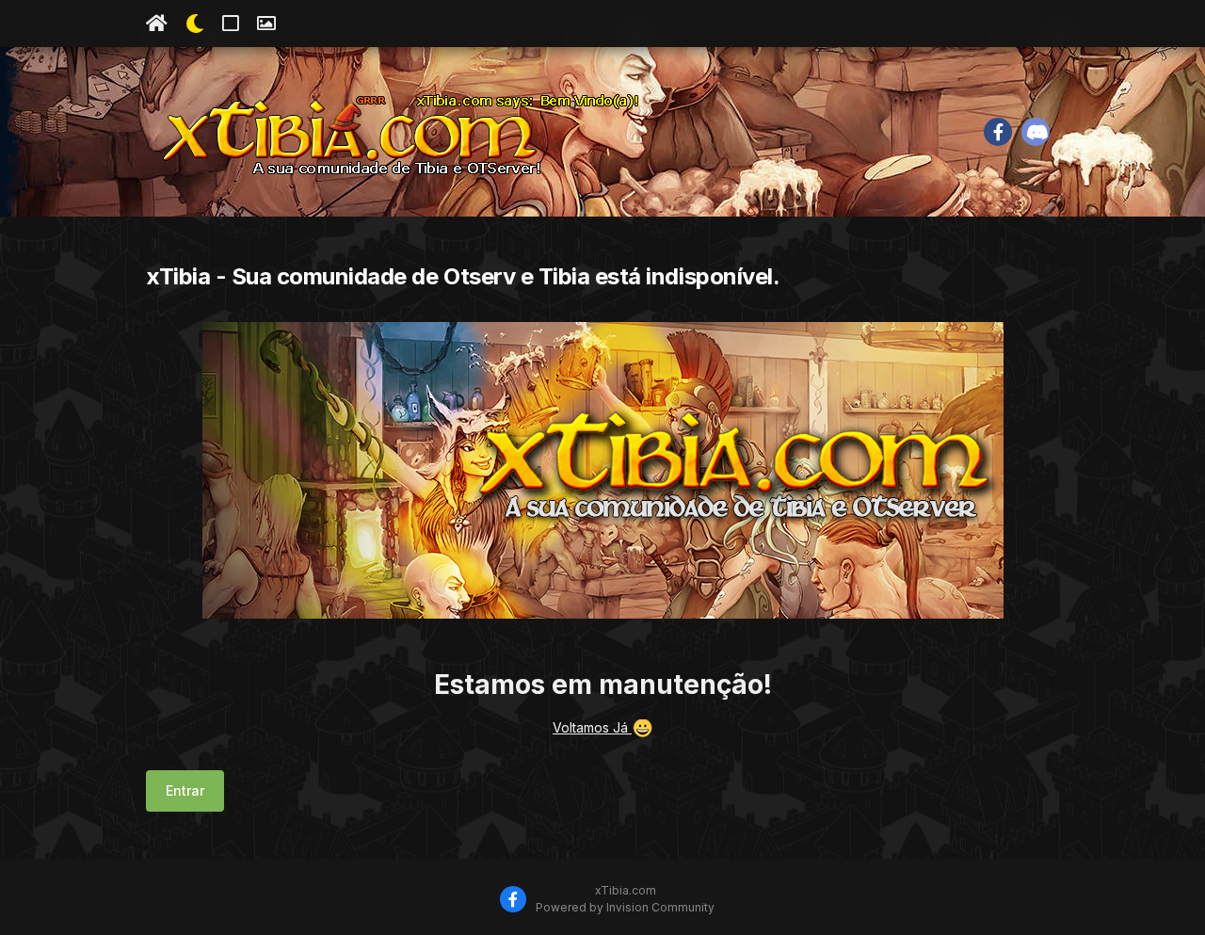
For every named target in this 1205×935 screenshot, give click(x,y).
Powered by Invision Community (625, 907)
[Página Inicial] (157, 23)
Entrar (185, 790)
